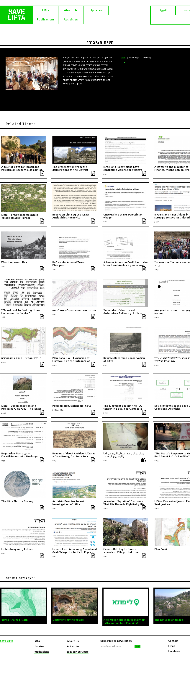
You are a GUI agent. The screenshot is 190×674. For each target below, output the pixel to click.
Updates (96, 10)
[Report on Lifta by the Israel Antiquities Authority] (74, 185)
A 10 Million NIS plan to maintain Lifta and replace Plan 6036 (124, 621)
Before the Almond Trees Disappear (68, 264)
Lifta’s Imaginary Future (17, 549)
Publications (46, 19)
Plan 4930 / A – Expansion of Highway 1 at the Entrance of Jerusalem (71, 361)
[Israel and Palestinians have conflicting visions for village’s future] (125, 138)
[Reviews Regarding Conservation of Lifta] (125, 329)
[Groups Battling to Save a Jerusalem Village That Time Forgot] (125, 520)
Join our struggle (78, 652)
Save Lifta (6, 641)
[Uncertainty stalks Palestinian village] (125, 185)
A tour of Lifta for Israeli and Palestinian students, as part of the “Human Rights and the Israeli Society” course (23, 171)
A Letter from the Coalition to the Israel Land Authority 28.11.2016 (125, 264)
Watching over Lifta (14, 262)
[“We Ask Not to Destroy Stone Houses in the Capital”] (23, 281)
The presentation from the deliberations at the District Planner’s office (70, 169)
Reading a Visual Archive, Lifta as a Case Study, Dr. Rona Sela (73, 455)
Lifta (45, 10)
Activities (71, 19)
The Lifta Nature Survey (17, 501)
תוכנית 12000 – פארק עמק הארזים (21, 358)
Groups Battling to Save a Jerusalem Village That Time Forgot (121, 552)
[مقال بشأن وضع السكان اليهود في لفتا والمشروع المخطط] (125, 424)
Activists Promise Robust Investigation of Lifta (68, 503)
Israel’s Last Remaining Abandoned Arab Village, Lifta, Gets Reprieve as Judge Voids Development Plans (74, 552)
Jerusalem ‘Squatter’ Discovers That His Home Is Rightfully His (123, 503)
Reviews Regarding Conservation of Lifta (124, 360)
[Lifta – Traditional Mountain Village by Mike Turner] (23, 185)
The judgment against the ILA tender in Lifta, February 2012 (122, 407)
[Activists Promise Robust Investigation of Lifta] (74, 472)
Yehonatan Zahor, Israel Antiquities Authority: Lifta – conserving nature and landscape (124, 313)
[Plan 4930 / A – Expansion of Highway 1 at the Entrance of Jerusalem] (74, 329)
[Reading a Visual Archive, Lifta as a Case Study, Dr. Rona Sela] (74, 424)
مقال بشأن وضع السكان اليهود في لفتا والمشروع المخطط (123, 455)
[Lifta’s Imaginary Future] (23, 520)
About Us (70, 10)
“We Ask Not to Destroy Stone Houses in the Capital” (20, 312)
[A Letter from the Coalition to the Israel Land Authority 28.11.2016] (125, 233)
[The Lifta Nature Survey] (23, 472)
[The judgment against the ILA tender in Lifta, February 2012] (125, 376)
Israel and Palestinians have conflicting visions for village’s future (122, 169)
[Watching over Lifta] (23, 233)
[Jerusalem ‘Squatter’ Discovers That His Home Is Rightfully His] (125, 472)
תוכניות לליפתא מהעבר (14, 620)
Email (171, 646)
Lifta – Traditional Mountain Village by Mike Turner (19, 216)
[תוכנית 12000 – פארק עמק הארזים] (23, 329)
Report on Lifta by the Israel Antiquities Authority (70, 216)
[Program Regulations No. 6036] (74, 376)
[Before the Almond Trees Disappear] (74, 233)
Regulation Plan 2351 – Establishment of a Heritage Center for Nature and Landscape (22, 456)
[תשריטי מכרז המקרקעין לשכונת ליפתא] (74, 281)
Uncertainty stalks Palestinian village (122, 216)
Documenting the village (68, 620)
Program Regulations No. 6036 (71, 405)
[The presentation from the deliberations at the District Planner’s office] (74, 138)
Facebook (174, 651)
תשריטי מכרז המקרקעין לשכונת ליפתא (74, 310)
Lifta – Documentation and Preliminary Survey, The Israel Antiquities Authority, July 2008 (22, 408)
